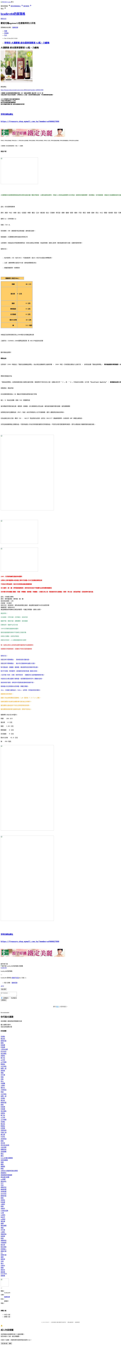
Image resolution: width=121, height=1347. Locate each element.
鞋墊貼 (3, 1064)
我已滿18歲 (4, 1343)
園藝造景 (3, 1149)
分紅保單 (3, 1147)
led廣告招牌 (4, 1210)
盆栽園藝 (3, 1151)
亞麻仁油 (3, 1132)
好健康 (3, 1128)
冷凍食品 (3, 1090)
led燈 (2, 1213)
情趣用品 (3, 1234)
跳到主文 (3, 18)
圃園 (2, 1267)
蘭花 (2, 1156)
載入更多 (3, 989)
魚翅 (2, 1092)
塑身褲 (3, 1272)
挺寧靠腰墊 (4, 1160)
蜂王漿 (3, 1134)
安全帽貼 (3, 1053)
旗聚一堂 (3, 1068)
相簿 (5, 31)
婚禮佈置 (3, 1189)
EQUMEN (4, 1273)
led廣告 (3, 1215)
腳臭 (2, 1043)
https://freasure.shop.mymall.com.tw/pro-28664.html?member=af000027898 (22, 90)
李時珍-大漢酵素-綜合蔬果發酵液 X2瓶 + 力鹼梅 (26, 43)
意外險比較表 (5, 1145)
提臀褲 (3, 1275)
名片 (5, 35)
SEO (2, 1183)
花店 (2, 1185)
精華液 (3, 1259)
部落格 (6, 33)
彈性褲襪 (3, 1225)
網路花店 (3, 1187)
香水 (2, 1263)
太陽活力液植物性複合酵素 (9, 1171)
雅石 (2, 1153)
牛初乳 (3, 1136)
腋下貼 (3, 1058)
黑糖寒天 (3, 1173)
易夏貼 (3, 1055)
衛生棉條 (3, 1247)
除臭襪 (3, 1045)
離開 (10, 1343)
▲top (2, 986)
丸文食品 (3, 1066)
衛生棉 (3, 1245)
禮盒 (2, 1072)
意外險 (3, 1143)
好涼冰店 (3, 1051)
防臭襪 (3, 1047)
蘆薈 (2, 1257)
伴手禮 (3, 1075)
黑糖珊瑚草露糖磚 (6, 1175)
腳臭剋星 (3, 1041)
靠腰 (2, 1162)
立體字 (3, 1204)
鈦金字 (3, 1217)
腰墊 (2, 1164)
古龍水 (3, 1265)
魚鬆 (2, 1077)
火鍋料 (3, 1085)
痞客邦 (14, 978)
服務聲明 (77, 1322)
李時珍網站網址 (7, 114)
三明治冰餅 (4, 1049)
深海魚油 (3, 1139)
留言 (17, 978)
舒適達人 (3, 1249)
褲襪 (2, 1223)
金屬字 (3, 1208)
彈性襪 (3, 1221)
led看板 (3, 1219)
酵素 (2, 1141)
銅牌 (2, 1206)
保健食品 (3, 1130)
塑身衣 (3, 1270)
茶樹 (2, 1261)
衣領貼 (3, 1036)
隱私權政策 (70, 1322)
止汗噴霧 (3, 1062)
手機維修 (3, 1242)
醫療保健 (15, 27)
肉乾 (2, 1079)
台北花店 (3, 1193)
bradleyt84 (4, 967)
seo (2, 1253)
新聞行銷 (3, 1255)
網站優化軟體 (5, 1177)
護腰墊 (3, 1166)
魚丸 (2, 1081)
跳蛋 (2, 1238)
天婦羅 (3, 1083)
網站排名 (3, 1181)
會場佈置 (3, 1191)
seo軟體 (3, 1179)
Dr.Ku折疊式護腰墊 (7, 1158)
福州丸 (3, 1087)
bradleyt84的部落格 (13, 13)
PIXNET (47, 1322)
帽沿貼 (3, 1038)
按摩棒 (3, 1236)
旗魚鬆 (3, 1070)
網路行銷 (3, 1251)
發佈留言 (3, 1000)
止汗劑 (3, 1060)
